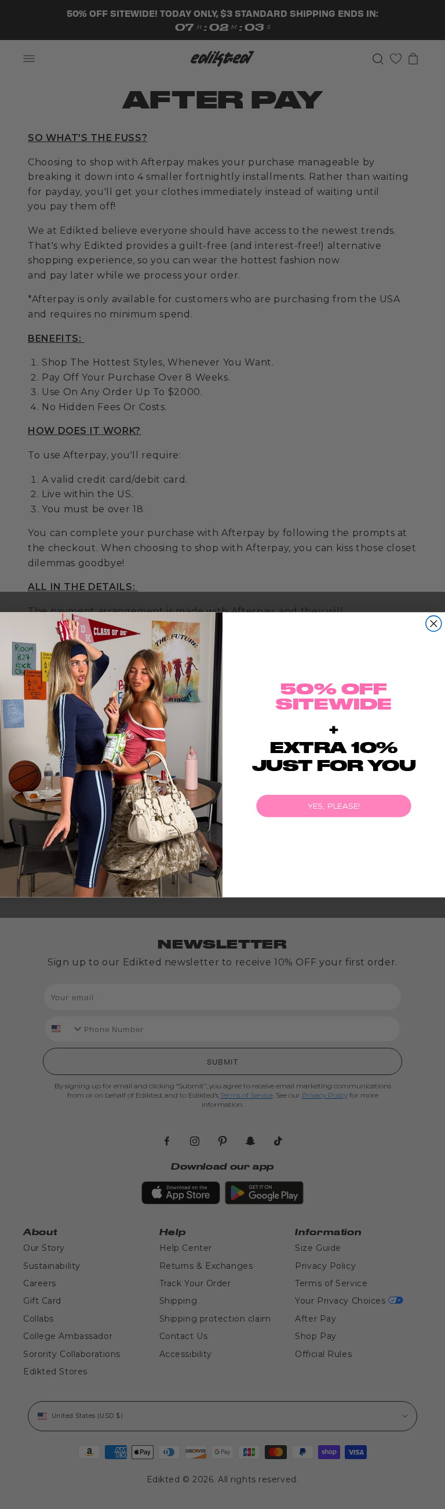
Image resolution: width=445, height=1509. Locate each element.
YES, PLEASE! (334, 805)
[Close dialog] (434, 623)
